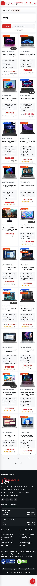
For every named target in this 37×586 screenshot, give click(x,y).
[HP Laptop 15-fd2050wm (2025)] (27, 42)
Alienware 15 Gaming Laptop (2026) (9, 393)
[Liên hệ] (32, 581)
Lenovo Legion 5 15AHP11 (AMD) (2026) (27, 99)
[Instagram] (7, 499)
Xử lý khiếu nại (5, 545)
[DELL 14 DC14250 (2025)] (27, 172)
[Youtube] (11, 499)
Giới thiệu (22, 545)
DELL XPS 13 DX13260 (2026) (27, 350)
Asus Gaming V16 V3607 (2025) (9, 309)
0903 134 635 (16, 492)
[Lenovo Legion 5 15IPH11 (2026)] (9, 128)
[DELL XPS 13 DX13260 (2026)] (27, 337)
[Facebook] (3, 499)
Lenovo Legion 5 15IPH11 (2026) (9, 141)
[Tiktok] (15, 499)
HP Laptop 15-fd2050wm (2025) (27, 55)
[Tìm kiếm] (26, 3)
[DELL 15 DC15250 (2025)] (27, 215)
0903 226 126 (25, 492)
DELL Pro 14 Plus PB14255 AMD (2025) (9, 350)
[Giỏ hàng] (34, 3)
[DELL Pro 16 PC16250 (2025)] (9, 255)
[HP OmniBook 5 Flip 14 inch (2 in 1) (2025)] (27, 422)
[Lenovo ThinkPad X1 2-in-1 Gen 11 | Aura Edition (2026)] (27, 380)
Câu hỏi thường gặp (25, 543)
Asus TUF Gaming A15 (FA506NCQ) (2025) (27, 309)
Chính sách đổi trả (6, 537)
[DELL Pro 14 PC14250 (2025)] (9, 422)
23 (33, 458)
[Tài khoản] (30, 3)
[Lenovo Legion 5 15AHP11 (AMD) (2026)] (27, 86)
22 (28, 458)
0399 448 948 (14, 495)
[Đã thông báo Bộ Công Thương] (8, 561)
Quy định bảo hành (7, 534)
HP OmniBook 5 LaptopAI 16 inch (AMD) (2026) (9, 99)
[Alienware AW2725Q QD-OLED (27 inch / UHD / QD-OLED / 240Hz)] (9, 215)
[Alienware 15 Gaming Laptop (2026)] (9, 380)
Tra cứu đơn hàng (24, 540)
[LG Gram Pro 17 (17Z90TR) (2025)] (27, 128)
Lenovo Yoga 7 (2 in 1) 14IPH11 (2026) (9, 55)
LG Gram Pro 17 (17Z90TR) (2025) (27, 141)
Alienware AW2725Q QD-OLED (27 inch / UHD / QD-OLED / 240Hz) (9, 229)
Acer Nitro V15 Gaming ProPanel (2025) (27, 268)
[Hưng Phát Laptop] (18, 3)
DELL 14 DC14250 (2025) (27, 185)
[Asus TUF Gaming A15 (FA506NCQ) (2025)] (27, 296)
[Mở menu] (3, 3)
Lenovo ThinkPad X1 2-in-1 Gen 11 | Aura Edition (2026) (27, 394)
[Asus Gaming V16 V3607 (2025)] (9, 296)
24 (16, 463)
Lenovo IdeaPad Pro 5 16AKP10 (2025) (9, 186)
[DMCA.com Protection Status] (22, 561)
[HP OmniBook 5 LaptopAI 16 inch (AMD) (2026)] (9, 86)
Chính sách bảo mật (7, 543)
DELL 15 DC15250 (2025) (27, 228)
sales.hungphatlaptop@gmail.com (13, 489)
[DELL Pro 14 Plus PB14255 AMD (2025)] (9, 337)
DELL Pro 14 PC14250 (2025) (10, 435)
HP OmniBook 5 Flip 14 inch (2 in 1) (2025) (27, 435)
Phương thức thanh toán (26, 534)
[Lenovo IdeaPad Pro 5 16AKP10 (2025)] (9, 172)
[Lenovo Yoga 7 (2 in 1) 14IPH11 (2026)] (9, 42)
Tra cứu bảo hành (24, 537)
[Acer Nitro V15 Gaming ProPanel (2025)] (27, 255)
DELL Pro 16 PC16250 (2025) (10, 268)
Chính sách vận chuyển (8, 540)
